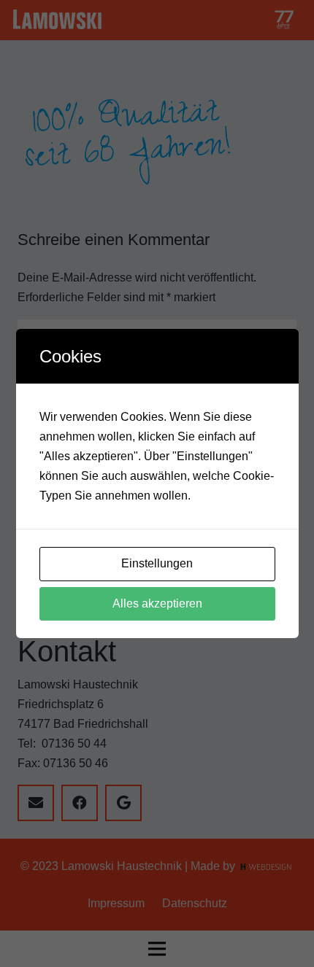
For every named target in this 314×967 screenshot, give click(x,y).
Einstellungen (157, 563)
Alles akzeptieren (157, 603)
